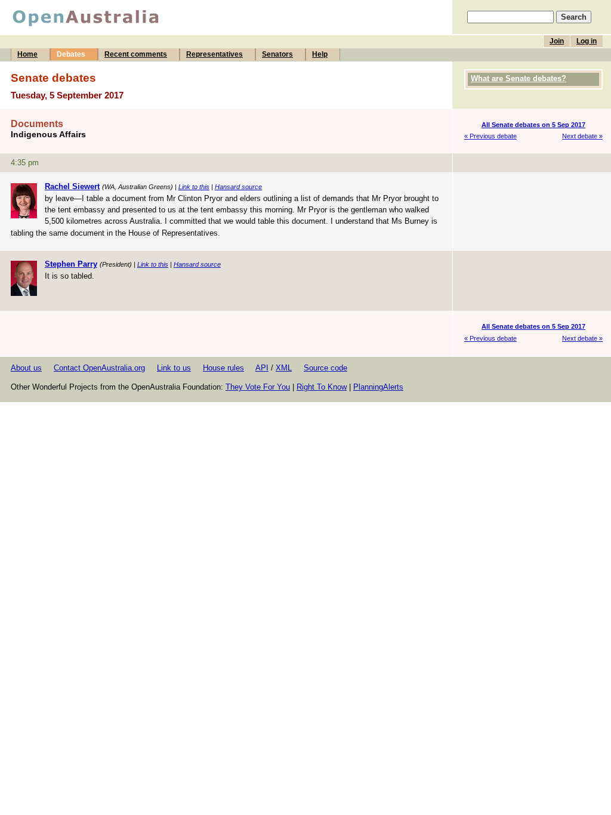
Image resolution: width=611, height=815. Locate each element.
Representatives (214, 54)
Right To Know (322, 386)
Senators (277, 54)
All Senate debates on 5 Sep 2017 (533, 124)
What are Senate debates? (518, 78)
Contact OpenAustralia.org (99, 367)
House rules (223, 367)
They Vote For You (258, 386)
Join (557, 41)
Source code (325, 367)
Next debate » (582, 136)
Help (320, 54)
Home (27, 54)
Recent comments (135, 54)
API (262, 367)
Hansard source (238, 186)
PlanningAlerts (378, 386)
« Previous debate (490, 136)
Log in (586, 41)
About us (26, 367)
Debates (71, 54)
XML (284, 367)
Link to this (193, 186)
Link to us (174, 367)
